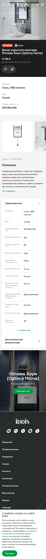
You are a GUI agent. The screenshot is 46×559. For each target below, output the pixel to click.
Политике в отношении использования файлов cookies (19, 533)
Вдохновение (8, 493)
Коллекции (7, 478)
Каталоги (6, 471)
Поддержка (7, 456)
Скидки (5, 464)
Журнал (5, 500)
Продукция (7, 442)
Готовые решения (10, 485)
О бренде (6, 507)
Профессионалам (10, 449)
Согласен (9, 553)
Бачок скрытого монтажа (13, 13)
